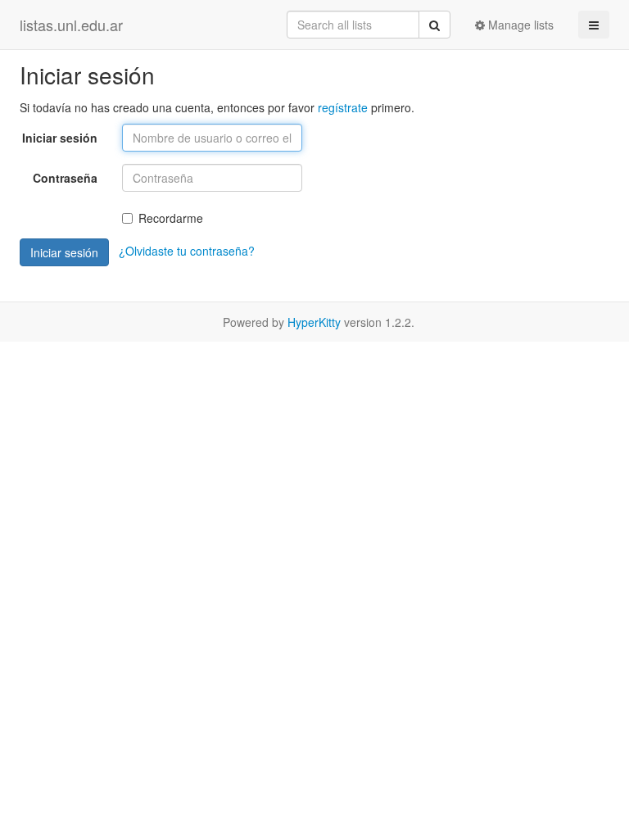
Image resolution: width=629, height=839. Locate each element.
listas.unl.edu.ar (71, 24)
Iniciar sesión (59, 137)
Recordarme (170, 218)
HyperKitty (314, 322)
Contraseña (65, 178)
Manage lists (519, 24)
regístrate (343, 107)
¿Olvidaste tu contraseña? (187, 251)
